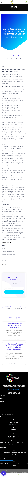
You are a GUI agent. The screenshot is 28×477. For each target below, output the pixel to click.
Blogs (16, 9)
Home (11, 9)
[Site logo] (14, 2)
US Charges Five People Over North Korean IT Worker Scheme (14, 325)
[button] (3, 473)
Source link (5, 264)
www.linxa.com (6, 242)
